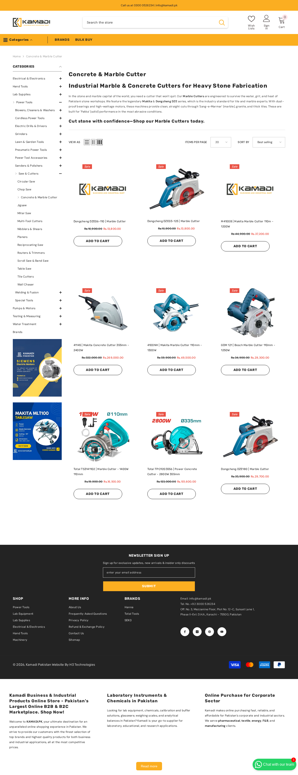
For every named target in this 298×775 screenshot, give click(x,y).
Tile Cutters (25, 276)
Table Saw (24, 269)
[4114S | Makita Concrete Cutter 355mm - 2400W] (103, 313)
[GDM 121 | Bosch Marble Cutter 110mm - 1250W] (250, 313)
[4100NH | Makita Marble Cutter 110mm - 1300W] (177, 313)
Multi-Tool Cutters (29, 221)
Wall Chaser (25, 284)
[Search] (155, 22)
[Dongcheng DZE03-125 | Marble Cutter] (177, 189)
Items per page (196, 142)
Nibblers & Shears (29, 229)
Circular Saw (26, 181)
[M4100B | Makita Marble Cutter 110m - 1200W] (250, 189)
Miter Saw (24, 213)
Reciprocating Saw (30, 245)
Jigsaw (22, 205)
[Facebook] (184, 631)
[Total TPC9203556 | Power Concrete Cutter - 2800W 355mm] (177, 436)
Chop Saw (24, 189)
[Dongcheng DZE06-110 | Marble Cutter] (103, 189)
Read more (149, 766)
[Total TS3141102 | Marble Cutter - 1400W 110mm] (103, 436)
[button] (37, 86)
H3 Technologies (82, 665)
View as (74, 142)
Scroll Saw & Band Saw (32, 261)
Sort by (243, 142)
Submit (149, 586)
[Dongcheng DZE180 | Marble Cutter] (250, 436)
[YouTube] (221, 631)
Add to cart (98, 241)
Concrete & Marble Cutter (44, 56)
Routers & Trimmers (31, 253)
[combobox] (149, 22)
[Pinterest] (209, 631)
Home (17, 56)
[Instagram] (197, 631)
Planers (22, 237)
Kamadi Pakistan (39, 665)
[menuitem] (37, 78)
